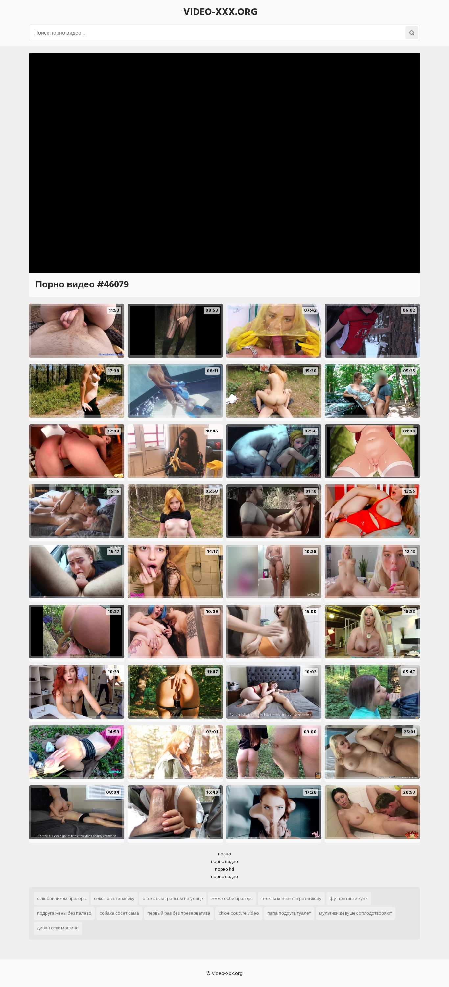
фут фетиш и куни (349, 898)
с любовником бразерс (61, 898)
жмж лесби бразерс (232, 898)
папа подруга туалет (289, 913)
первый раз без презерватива (178, 913)
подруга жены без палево (64, 913)
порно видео (224, 861)
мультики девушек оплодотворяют (355, 913)
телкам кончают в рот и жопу (291, 898)
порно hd (224, 869)
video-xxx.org (220, 12)
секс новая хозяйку (114, 898)
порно (224, 854)
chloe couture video (239, 913)
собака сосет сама (119, 913)
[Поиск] (411, 32)
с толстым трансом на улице (173, 898)
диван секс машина (58, 928)
